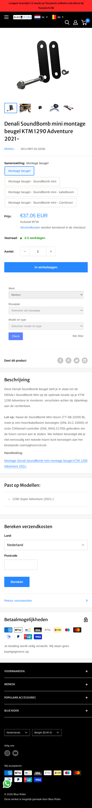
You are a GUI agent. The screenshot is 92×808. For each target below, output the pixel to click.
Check (16, 336)
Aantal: (9, 251)
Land (7, 535)
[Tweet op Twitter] (77, 360)
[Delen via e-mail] (85, 360)
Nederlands (13, 732)
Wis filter (78, 336)
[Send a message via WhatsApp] (7, 784)
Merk (12, 288)
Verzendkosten (30, 227)
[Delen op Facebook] (60, 360)
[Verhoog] (50, 251)
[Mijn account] (75, 22)
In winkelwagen (46, 267)
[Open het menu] (6, 17)
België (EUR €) (43, 732)
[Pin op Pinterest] (68, 360)
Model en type (17, 319)
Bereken (17, 582)
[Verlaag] (24, 251)
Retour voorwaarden (18, 600)
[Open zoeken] (67, 22)
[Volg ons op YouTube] (15, 753)
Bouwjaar (14, 304)
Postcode (10, 555)
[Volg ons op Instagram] (7, 753)
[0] (84, 22)
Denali (9, 148)
